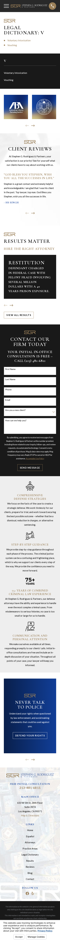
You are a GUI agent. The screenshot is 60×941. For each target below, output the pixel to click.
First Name (10, 369)
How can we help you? (15, 420)
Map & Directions (30, 815)
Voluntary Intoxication (19, 40)
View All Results (18, 315)
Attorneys (30, 842)
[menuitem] (30, 72)
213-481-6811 (30, 787)
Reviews (30, 866)
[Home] (29, 5)
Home (30, 830)
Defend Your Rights (30, 735)
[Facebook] (27, 893)
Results (30, 860)
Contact (30, 879)
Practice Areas (30, 848)
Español (30, 836)
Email (7, 400)
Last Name (10, 379)
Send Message (30, 467)
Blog (30, 873)
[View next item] (33, 125)
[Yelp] (32, 893)
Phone (8, 389)
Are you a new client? (15, 410)
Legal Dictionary (30, 854)
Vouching (12, 45)
